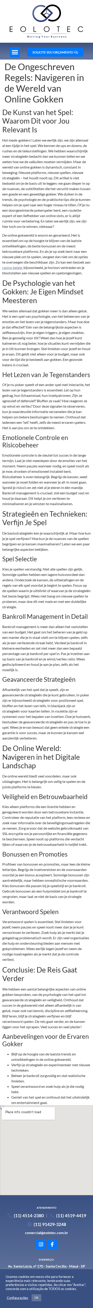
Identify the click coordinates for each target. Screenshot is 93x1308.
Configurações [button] (17, 1298)
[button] (15, 52)
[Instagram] (41, 1244)
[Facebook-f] (52, 1244)
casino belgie (12, 267)
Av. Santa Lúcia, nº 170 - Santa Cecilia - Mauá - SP (46, 1266)
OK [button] (36, 1297)
